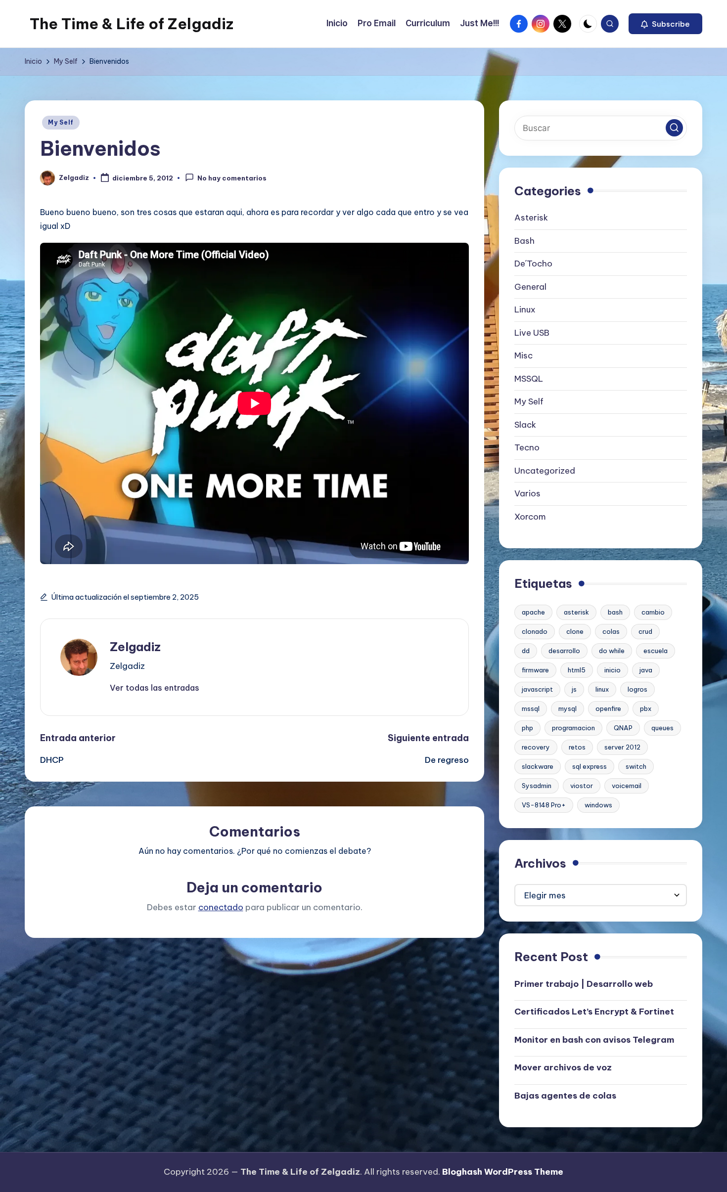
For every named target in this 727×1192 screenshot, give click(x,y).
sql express (589, 766)
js (574, 689)
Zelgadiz (135, 646)
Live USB (531, 332)
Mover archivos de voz (563, 1067)
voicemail (626, 786)
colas (611, 631)
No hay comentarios (232, 178)
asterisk (576, 612)
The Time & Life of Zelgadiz (131, 23)
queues (662, 728)
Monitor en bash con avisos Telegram (594, 1039)
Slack (525, 424)
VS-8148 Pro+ (544, 805)
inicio (612, 670)
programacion (573, 728)
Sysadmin (536, 786)
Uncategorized (544, 470)
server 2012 (622, 747)
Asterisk (531, 217)
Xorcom (530, 516)
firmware (535, 670)
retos (577, 747)
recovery (536, 747)
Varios (527, 493)
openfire (608, 708)
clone (575, 631)
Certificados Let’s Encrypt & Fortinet (594, 1011)
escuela (655, 651)
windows (598, 805)
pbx (645, 708)
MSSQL (528, 378)
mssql (531, 708)
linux (602, 689)
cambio (653, 612)
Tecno (527, 447)
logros (637, 689)
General (530, 286)
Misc (523, 355)
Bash (524, 240)
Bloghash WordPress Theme (502, 1171)
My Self (61, 122)
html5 (577, 670)
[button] (665, 23)
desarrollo (564, 651)
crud (645, 631)
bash (615, 612)
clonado (534, 631)
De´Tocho (533, 263)
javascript (537, 689)
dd (526, 651)
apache (533, 612)
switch (636, 766)
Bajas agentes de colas (565, 1095)
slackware (537, 766)
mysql (567, 708)
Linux (525, 309)
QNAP (623, 728)
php (527, 728)
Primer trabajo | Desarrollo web (583, 983)
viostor (581, 786)
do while (612, 651)
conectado (220, 907)
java (645, 670)
